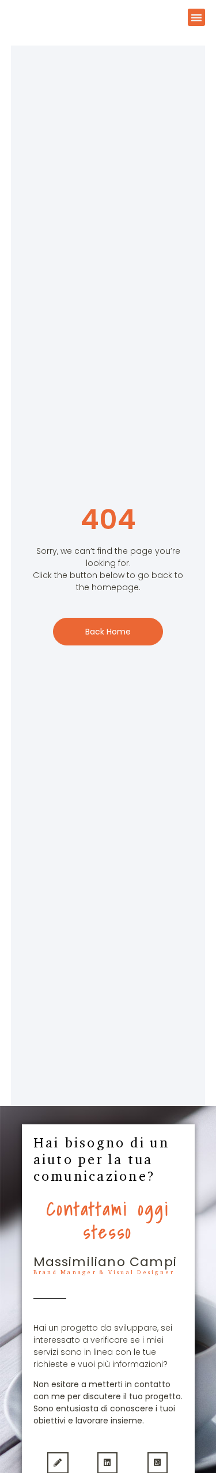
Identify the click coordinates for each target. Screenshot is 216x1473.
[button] (196, 17)
